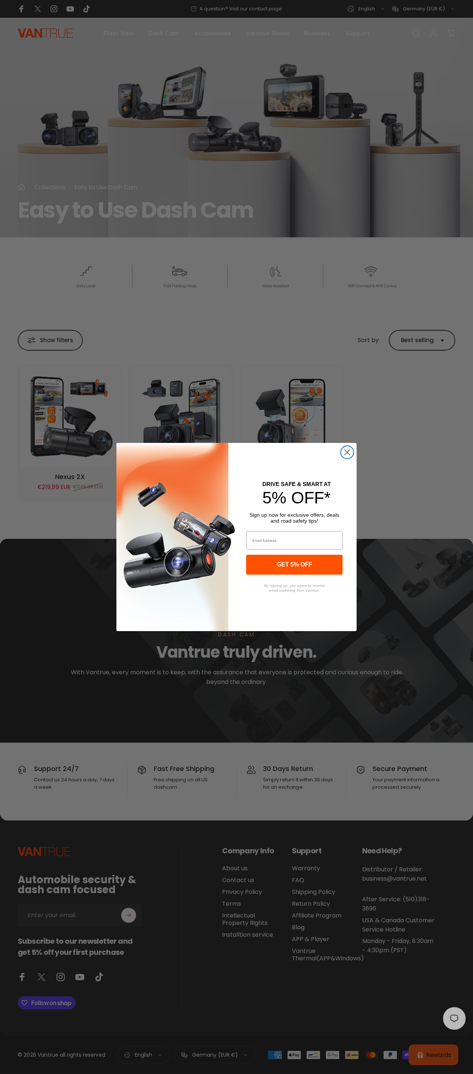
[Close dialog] (347, 452)
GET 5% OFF (294, 564)
